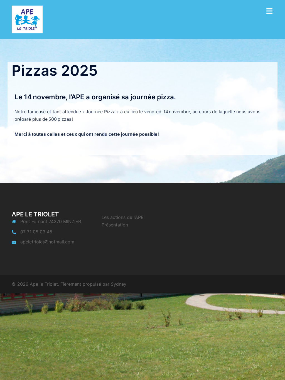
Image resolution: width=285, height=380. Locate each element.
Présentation (115, 225)
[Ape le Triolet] (27, 19)
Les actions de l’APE (123, 217)
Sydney (118, 284)
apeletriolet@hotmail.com (47, 242)
